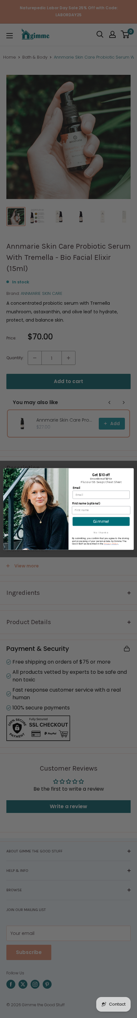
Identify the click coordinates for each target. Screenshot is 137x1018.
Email (76, 488)
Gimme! (101, 521)
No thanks (101, 532)
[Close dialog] (130, 471)
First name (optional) (86, 503)
